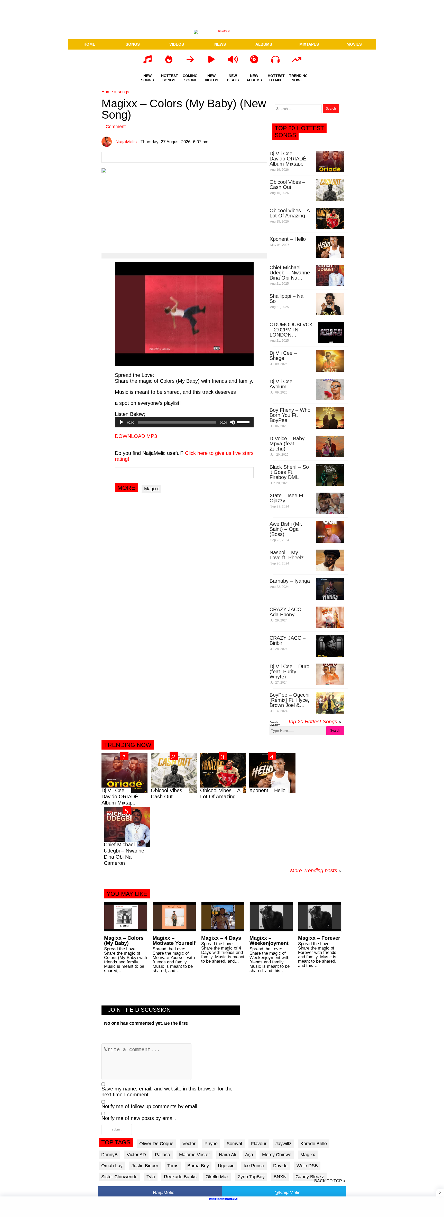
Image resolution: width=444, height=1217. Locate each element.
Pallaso (162, 1154)
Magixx (151, 488)
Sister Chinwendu (119, 1176)
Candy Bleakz (309, 1176)
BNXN (280, 1176)
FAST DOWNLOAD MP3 (223, 1198)
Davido (280, 1165)
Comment (116, 126)
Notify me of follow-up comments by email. (150, 1106)
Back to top (328, 1181)
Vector (189, 1143)
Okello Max (217, 1176)
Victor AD (136, 1154)
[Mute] (232, 422)
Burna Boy (198, 1165)
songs (123, 91)
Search (335, 730)
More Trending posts (315, 870)
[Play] (121, 422)
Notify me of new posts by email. (138, 1118)
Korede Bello (313, 1143)
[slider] (244, 421)
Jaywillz (283, 1143)
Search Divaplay (275, 723)
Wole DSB (307, 1165)
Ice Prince (254, 1165)
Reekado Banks (180, 1176)
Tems (172, 1165)
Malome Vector (194, 1154)
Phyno (211, 1143)
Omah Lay (112, 1165)
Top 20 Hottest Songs (312, 721)
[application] (184, 422)
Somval (234, 1143)
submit (116, 1129)
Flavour (258, 1143)
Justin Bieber (145, 1165)
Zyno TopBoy (251, 1176)
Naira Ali (227, 1154)
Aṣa (249, 1154)
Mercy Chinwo (276, 1154)
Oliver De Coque (156, 1143)
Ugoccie (226, 1165)
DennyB (109, 1154)
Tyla (150, 1176)
